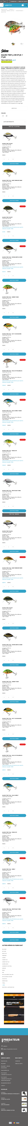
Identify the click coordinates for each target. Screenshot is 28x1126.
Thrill (3, 983)
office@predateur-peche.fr (11, 1049)
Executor (4, 953)
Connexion (17, 1061)
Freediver (4, 955)
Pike (3, 972)
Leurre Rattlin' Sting (6, 966)
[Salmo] (5, 51)
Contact (3, 1085)
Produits (11, 9)
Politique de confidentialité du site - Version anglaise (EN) (6, 1079)
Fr (2, 5)
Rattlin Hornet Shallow (7, 974)
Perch (3, 970)
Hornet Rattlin (5, 961)
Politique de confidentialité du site (6, 1073)
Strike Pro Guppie (5, 1099)
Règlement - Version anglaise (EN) (5, 1067)
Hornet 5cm (4, 959)
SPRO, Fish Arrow (5, 1104)
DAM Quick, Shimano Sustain (8, 1110)
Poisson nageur (19, 10)
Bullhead (4, 949)
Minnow (4, 968)
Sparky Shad (4, 980)
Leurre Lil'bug (5, 964)
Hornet (4, 957)
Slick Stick (4, 978)
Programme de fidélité (6, 1083)
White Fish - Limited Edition (8, 987)
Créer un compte (18, 1063)
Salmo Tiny (3, 12)
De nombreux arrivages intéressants (10, 1093)
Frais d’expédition (5, 1070)
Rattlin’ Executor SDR (7, 976)
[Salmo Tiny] (14, 27)
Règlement (3, 1063)
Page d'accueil (4, 9)
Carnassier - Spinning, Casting (7, 10)
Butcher (4, 951)
